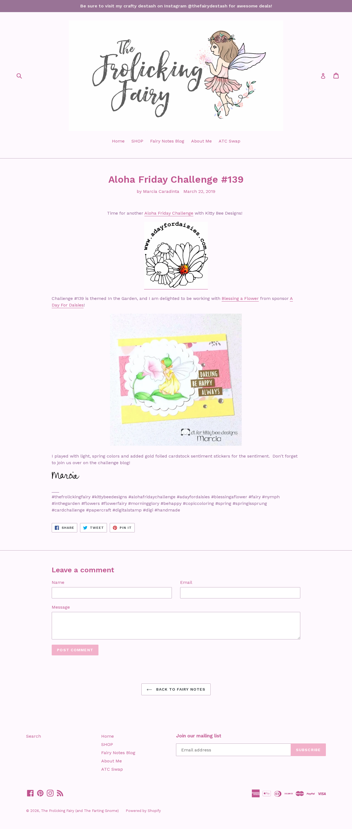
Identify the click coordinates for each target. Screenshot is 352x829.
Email (186, 582)
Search (33, 736)
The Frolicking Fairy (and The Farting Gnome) (80, 811)
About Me (201, 141)
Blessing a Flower (240, 298)
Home (118, 141)
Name (58, 582)
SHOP (137, 141)
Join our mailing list (198, 735)
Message (61, 607)
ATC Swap (229, 141)
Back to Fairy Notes (180, 689)
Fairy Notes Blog (167, 141)
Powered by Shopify (143, 811)
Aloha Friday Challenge (168, 213)
